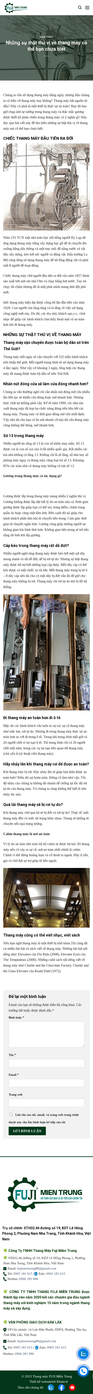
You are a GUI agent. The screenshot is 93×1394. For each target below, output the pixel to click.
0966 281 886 (28, 1279)
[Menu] (87, 7)
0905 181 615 (22, 1273)
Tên (12, 1055)
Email (14, 1074)
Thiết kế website (40, 1381)
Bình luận (16, 1017)
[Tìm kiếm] (80, 7)
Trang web (15, 1094)
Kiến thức (46, 37)
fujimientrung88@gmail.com (36, 1268)
